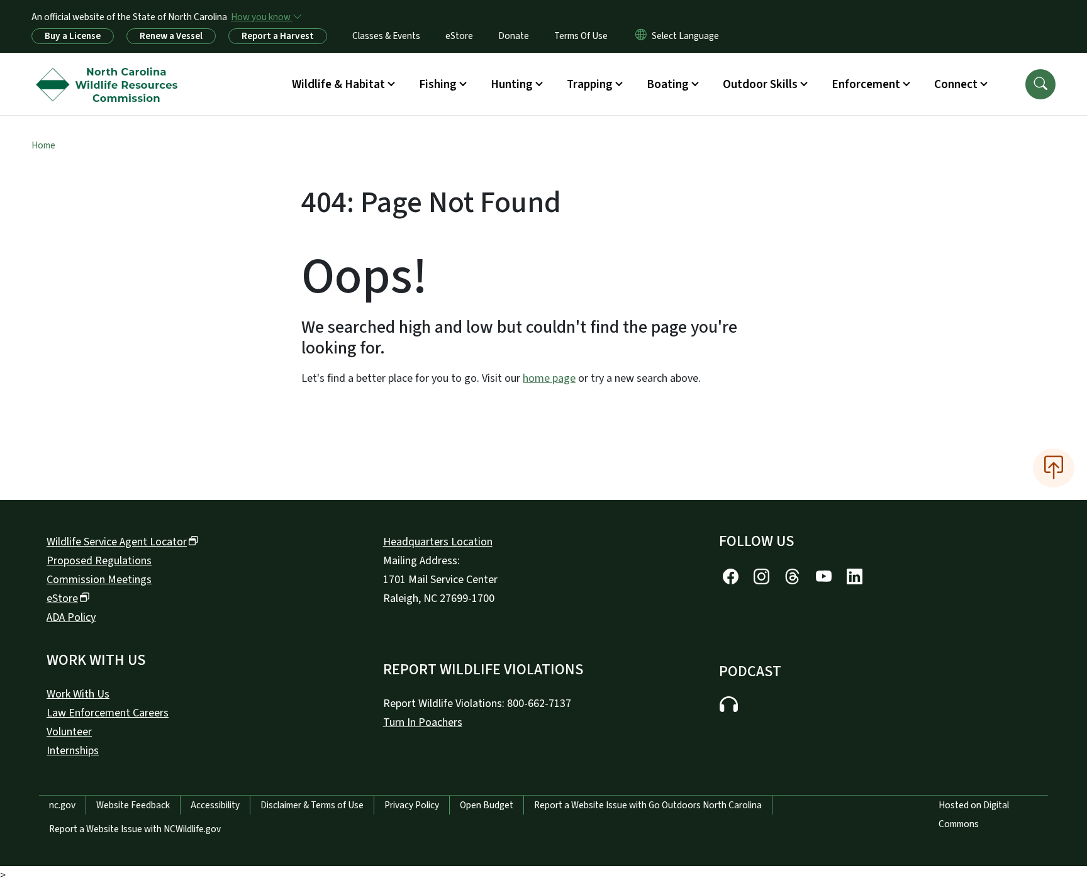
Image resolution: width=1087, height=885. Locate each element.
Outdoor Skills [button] (760, 84)
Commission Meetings (99, 579)
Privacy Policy (411, 805)
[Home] (110, 70)
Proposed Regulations (99, 561)
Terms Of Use (581, 36)
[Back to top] (1053, 467)
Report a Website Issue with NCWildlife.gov (135, 829)
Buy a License (73, 36)
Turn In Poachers (422, 722)
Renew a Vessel (171, 36)
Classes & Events (386, 36)
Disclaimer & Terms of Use (312, 805)
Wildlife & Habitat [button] (338, 84)
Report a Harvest (278, 36)
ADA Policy (71, 617)
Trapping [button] (590, 84)
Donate (513, 36)
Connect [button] (956, 84)
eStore (459, 36)
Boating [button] (668, 84)
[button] (1040, 84)
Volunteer (69, 732)
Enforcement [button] (866, 84)
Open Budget (486, 805)
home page (549, 378)
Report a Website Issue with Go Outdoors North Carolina (648, 805)
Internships (73, 751)
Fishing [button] (438, 84)
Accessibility (215, 805)
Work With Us (78, 694)
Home (43, 145)
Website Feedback (133, 805)
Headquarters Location (438, 542)
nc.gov (62, 805)
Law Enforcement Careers (108, 713)
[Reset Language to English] (641, 35)
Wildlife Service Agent (117, 542)
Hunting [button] (512, 84)
